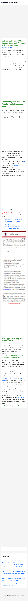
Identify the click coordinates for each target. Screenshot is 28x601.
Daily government (10, 378)
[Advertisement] (14, 19)
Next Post (14, 415)
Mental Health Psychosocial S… (13, 221)
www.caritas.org (20, 397)
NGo (24, 161)
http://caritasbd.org (16, 165)
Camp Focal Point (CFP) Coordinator (14, 226)
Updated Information (10, 2)
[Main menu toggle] (25, 2)
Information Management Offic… (13, 219)
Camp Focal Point (9, 224)
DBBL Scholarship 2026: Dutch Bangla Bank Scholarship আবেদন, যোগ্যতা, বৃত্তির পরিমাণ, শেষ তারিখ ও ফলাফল (13, 574)
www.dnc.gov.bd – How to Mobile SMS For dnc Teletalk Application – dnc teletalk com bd (13, 567)
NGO (25, 116)
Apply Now (4, 336)
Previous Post (14, 411)
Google (3, 155)
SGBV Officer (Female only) (12, 228)
